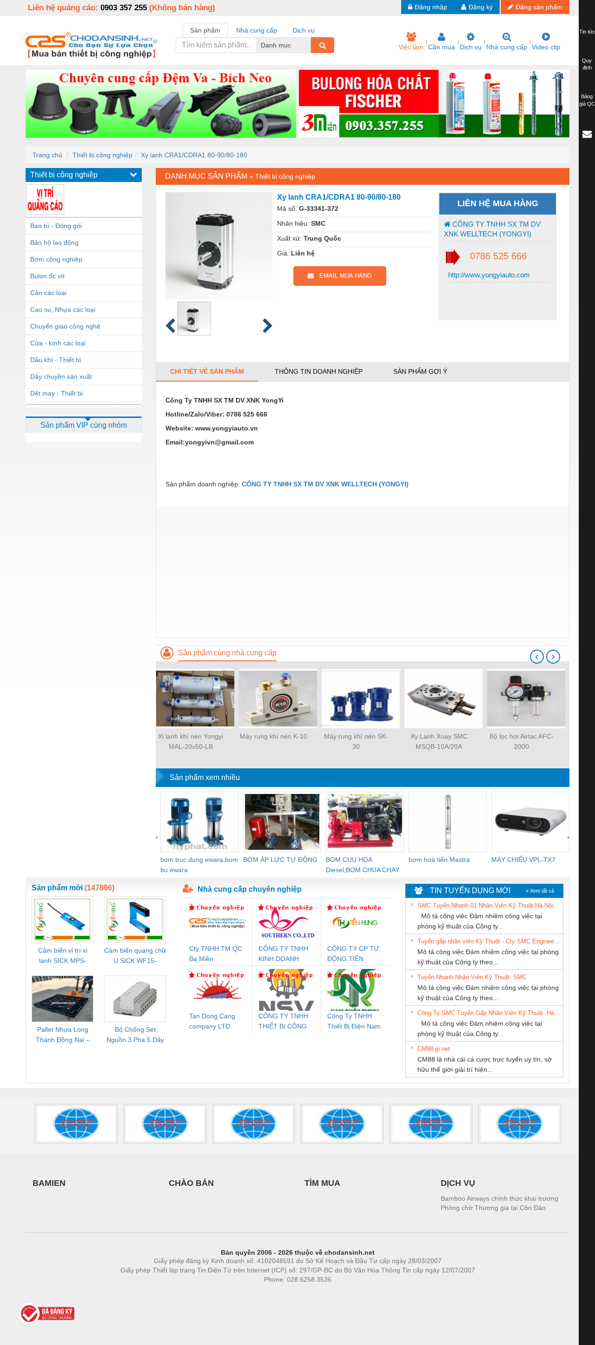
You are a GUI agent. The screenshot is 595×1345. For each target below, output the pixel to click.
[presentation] (537, 657)
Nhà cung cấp (506, 47)
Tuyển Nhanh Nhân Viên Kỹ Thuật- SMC (472, 977)
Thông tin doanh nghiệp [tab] (319, 371)
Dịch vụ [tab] (304, 30)
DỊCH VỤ (458, 1183)
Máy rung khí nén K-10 (273, 736)
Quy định (587, 64)
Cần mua (441, 47)
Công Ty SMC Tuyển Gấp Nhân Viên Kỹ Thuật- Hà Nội (489, 1012)
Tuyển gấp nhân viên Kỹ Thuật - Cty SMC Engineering (489, 941)
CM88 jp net (433, 1048)
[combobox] (308, 45)
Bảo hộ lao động (54, 242)
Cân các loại (48, 292)
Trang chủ (47, 155)
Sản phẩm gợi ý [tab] (420, 371)
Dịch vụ (471, 47)
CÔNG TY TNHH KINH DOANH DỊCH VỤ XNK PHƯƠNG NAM (283, 954)
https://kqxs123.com (343, 1293)
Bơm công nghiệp (56, 259)
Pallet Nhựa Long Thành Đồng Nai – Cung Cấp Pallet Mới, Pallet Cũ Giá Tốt (63, 1035)
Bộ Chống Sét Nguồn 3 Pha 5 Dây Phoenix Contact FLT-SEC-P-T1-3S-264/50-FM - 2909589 (135, 1035)
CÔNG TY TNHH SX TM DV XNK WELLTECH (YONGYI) (492, 229)
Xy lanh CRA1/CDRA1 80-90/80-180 (194, 155)
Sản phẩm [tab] (205, 30)
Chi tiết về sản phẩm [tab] (207, 371)
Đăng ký (481, 7)
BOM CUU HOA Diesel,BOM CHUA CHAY (362, 865)
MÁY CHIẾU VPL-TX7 (523, 859)
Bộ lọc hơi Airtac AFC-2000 (521, 741)
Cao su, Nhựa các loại (62, 309)
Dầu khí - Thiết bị (55, 359)
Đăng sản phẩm (539, 7)
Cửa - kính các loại (58, 343)
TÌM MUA (322, 1183)
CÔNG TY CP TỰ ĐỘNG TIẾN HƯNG (353, 954)
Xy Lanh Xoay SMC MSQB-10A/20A (439, 741)
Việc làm (410, 47)
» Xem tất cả (540, 891)
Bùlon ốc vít (47, 276)
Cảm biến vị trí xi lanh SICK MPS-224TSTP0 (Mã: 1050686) (62, 956)
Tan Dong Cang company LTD (212, 1021)
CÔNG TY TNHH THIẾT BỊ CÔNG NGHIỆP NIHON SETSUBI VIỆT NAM (283, 1021)
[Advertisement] (362, 572)
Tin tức (587, 31)
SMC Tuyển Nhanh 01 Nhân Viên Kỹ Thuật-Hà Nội (485, 905)
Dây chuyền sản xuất (61, 376)
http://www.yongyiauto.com (488, 275)
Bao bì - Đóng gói (56, 225)
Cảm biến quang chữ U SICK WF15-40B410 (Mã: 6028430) (135, 956)
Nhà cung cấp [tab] (256, 30)
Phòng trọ (237, 1293)
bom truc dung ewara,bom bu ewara (199, 865)
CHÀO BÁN (191, 1183)
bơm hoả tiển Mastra (439, 859)
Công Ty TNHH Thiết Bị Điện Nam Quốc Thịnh (354, 1021)
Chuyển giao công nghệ (65, 326)
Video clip (546, 47)
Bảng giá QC (587, 100)
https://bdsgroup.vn (285, 1293)
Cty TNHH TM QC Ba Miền (215, 953)
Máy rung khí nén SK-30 (356, 741)
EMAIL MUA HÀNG (343, 275)
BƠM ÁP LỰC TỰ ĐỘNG (280, 859)
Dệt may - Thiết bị (56, 393)
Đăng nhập (431, 7)
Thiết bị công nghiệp (102, 155)
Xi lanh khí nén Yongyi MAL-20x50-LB (190, 741)
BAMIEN (49, 1183)
